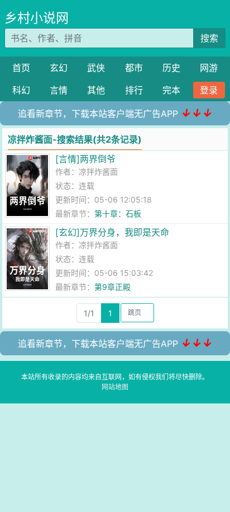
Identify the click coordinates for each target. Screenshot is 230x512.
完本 (171, 90)
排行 (134, 90)
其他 (96, 90)
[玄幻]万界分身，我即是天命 (112, 232)
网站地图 (115, 387)
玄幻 (59, 67)
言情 (59, 90)
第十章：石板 (117, 213)
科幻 (21, 90)
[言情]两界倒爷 (85, 159)
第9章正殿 (112, 287)
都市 (134, 67)
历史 (171, 67)
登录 (209, 90)
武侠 (96, 67)
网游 (209, 67)
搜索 (209, 38)
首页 (21, 67)
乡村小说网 (36, 18)
